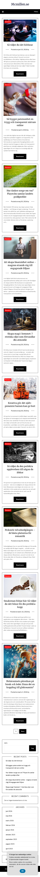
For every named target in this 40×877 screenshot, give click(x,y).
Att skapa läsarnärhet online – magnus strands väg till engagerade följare (20, 265)
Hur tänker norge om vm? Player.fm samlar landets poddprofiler (20, 193)
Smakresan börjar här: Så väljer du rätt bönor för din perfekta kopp (20, 604)
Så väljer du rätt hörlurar (20, 45)
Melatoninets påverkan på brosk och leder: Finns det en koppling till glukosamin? (20, 684)
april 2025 (9, 849)
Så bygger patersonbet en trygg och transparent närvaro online (20, 122)
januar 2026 (10, 830)
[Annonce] (20, 41)
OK (22, 871)
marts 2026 (10, 820)
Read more (20, 74)
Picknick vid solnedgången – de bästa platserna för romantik (20, 533)
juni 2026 (9, 811)
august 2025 (10, 844)
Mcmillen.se (20, 4)
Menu (36, 11)
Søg (5, 743)
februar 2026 (10, 825)
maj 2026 (9, 816)
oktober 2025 (10, 834)
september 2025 (11, 839)
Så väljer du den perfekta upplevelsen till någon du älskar (20, 469)
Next (23, 731)
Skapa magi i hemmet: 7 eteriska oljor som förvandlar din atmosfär (20, 336)
